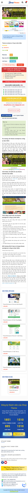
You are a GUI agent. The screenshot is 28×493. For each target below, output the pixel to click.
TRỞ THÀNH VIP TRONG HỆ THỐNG (14, 69)
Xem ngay (12, 61)
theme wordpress (12, 276)
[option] (14, 387)
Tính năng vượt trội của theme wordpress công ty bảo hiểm (15, 131)
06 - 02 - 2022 (13, 58)
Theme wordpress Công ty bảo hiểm (13, 390)
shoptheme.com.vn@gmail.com (14, 105)
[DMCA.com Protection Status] (14, 491)
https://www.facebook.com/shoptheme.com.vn (14, 481)
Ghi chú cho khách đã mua (9, 118)
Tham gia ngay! (19, 434)
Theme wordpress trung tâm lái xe (11, 367)
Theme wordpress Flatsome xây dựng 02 (12, 304)
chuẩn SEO (14, 178)
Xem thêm (7, 434)
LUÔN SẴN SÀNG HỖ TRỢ (14, 98)
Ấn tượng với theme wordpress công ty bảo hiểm (14, 125)
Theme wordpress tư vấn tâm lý (11, 351)
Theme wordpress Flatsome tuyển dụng (12, 335)
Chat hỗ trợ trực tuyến (14, 110)
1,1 (11, 54)
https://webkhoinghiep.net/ (8, 283)
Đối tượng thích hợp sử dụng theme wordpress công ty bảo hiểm (15, 134)
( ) (22, 33)
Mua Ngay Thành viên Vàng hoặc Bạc (14, 81)
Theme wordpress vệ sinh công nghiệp (12, 320)
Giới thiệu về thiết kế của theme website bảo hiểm (15, 128)
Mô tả (6, 115)
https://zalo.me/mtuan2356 (9, 482)
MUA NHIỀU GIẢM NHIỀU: (14, 85)
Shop (21, 36)
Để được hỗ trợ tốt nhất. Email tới (14, 103)
